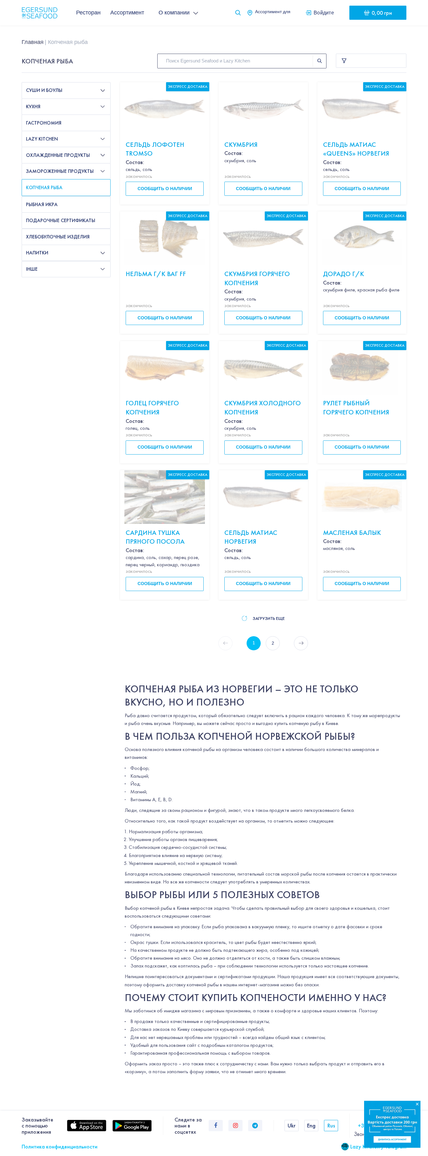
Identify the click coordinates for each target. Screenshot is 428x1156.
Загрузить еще (269, 618)
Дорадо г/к (343, 273)
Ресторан (88, 12)
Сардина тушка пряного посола (155, 537)
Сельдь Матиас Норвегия (250, 537)
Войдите (324, 12)
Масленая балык (352, 532)
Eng (311, 1125)
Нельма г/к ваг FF (156, 273)
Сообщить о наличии (165, 188)
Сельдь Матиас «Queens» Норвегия (356, 149)
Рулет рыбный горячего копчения (356, 407)
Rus (331, 1125)
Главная (33, 42)
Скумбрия (241, 144)
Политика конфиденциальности (59, 1146)
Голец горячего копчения (152, 407)
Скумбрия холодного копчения (262, 407)
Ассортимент (127, 12)
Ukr (291, 1125)
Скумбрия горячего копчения (257, 278)
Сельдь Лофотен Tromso (155, 149)
